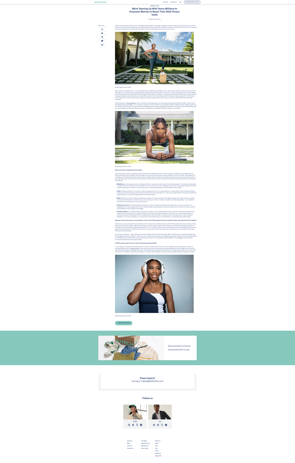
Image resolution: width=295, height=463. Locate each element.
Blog (128, 443)
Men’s (157, 443)
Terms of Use (144, 448)
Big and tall (158, 456)
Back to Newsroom (124, 323)
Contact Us (173, 2)
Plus (156, 448)
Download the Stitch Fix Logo (179, 349)
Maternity (158, 453)
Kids (156, 446)
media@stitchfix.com (152, 381)
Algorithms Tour (145, 443)
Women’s (157, 441)
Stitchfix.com (144, 446)
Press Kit (165, 2)
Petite (157, 451)
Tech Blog (144, 441)
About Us (129, 441)
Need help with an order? (192, 2)
